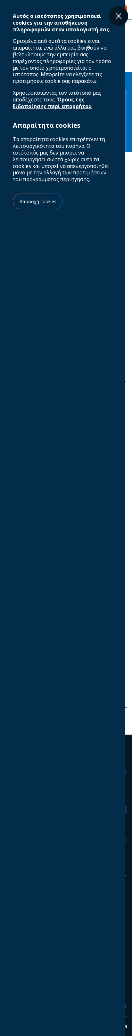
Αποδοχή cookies (38, 201)
